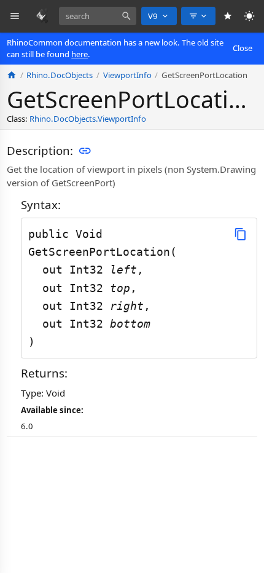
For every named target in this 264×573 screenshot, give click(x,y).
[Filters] (198, 16)
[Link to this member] (85, 150)
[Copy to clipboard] (240, 234)
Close (242, 47)
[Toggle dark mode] (249, 16)
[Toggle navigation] (15, 16)
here (79, 54)
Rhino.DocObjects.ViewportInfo (87, 118)
